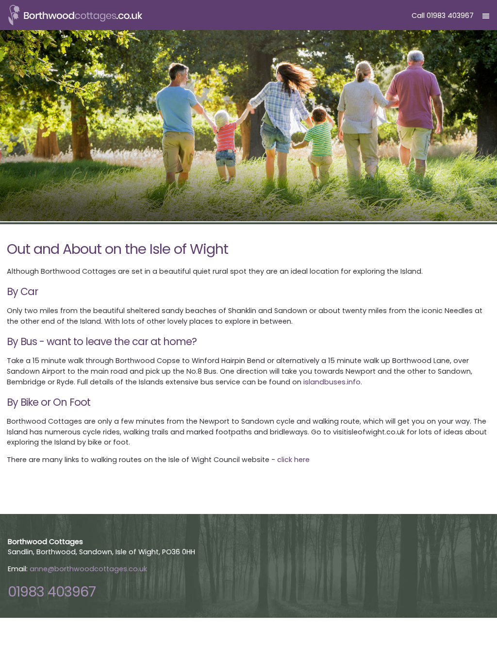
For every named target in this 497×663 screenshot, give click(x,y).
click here (293, 459)
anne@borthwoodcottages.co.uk (88, 569)
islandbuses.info (332, 382)
